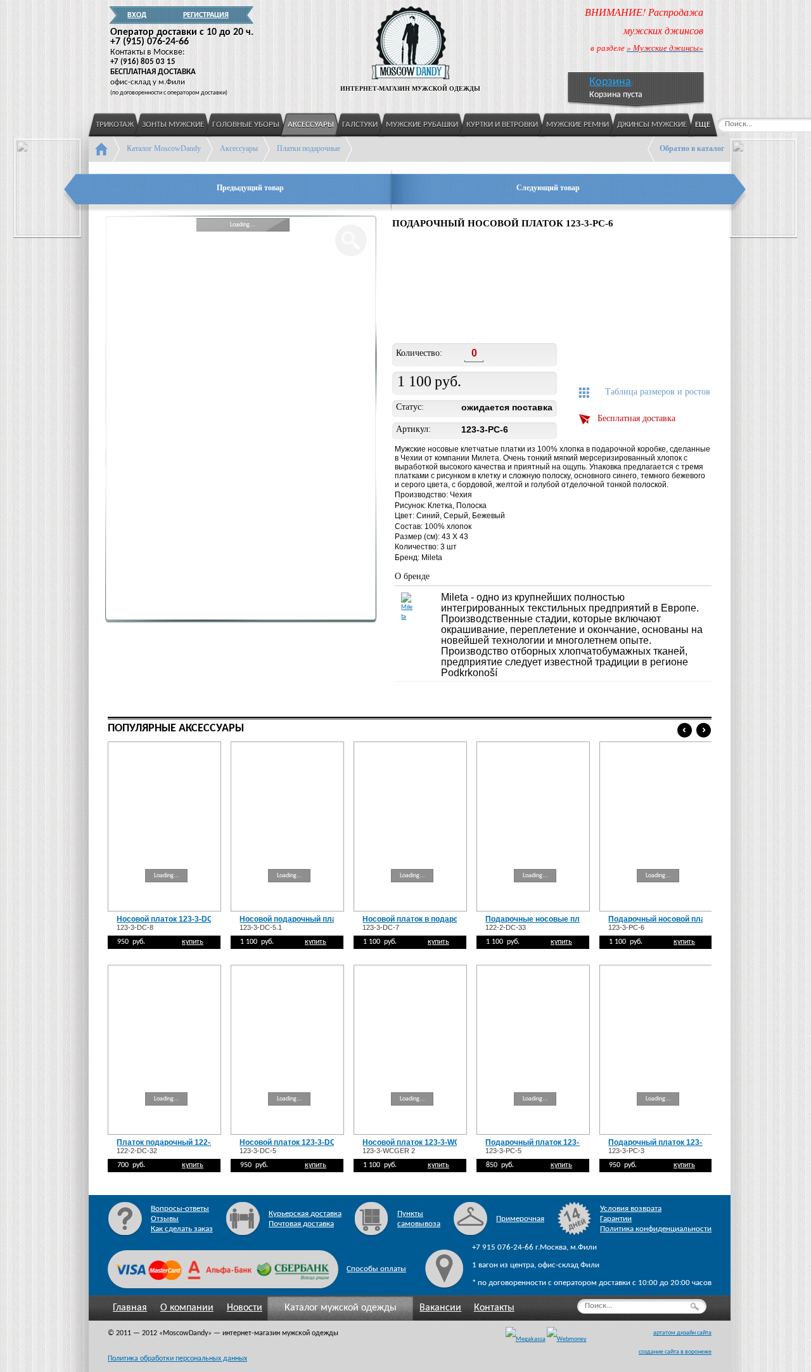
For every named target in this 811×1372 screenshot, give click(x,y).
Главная (130, 1308)
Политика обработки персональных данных (177, 1358)
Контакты (494, 1308)
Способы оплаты (376, 1269)
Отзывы (165, 1219)
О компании (187, 1308)
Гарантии (616, 1219)
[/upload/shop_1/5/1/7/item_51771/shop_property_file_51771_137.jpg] (423, 288)
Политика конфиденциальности (656, 1229)
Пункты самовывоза (418, 1219)
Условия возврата (630, 1209)
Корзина (610, 82)
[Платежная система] (567, 1339)
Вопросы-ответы (180, 1209)
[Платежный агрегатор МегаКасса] (526, 1339)
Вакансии (440, 1308)
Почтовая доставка (301, 1224)
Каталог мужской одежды (340, 1308)
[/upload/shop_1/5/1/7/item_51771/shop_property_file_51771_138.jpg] (506, 288)
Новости (244, 1308)
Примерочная (520, 1219)
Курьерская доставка (305, 1214)
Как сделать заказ (182, 1229)
